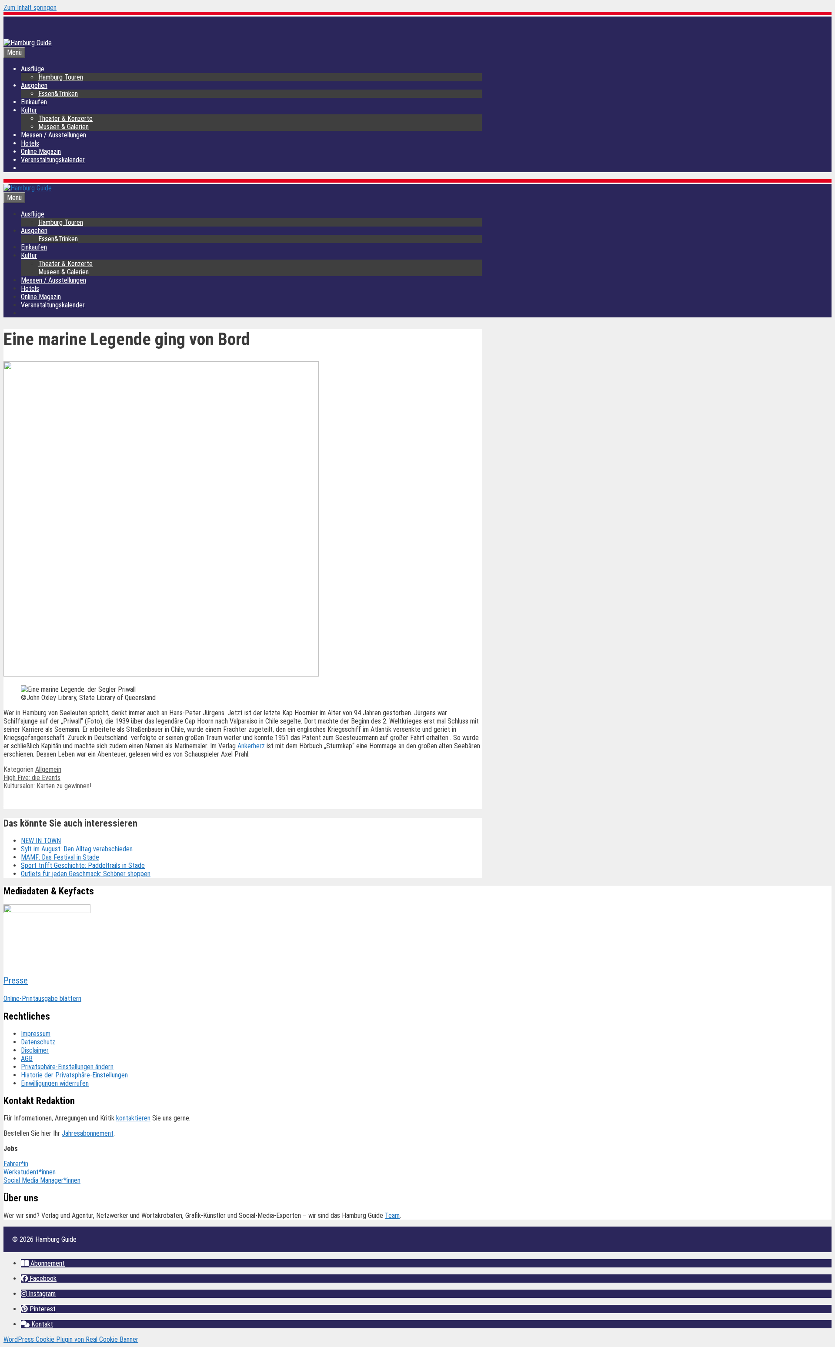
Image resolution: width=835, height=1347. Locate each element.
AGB (27, 1058)
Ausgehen (34, 85)
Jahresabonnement (88, 1133)
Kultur (29, 110)
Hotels (30, 143)
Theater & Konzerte (65, 118)
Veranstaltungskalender (53, 160)
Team (392, 1215)
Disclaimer (35, 1050)
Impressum (35, 1034)
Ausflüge (32, 69)
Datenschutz (38, 1042)
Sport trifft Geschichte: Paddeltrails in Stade (83, 865)
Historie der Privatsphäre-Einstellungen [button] (74, 1075)
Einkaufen (34, 102)
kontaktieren (133, 1118)
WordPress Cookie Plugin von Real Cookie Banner (70, 1339)
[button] (43, 1263)
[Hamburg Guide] (27, 188)
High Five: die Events (31, 778)
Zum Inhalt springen (30, 7)
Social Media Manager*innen (41, 1180)
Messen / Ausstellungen (53, 135)
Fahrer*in (15, 1164)
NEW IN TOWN (41, 841)
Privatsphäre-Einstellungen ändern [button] (67, 1067)
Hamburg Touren (60, 77)
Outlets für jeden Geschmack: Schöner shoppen (85, 874)
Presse (15, 980)
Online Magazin (41, 151)
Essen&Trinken (58, 94)
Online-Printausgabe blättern (42, 998)
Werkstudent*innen (29, 1172)
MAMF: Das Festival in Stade (60, 857)
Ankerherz (251, 746)
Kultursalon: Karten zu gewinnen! (47, 786)
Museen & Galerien (63, 127)
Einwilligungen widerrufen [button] (55, 1083)
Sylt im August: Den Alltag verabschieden (77, 849)
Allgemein (48, 769)
